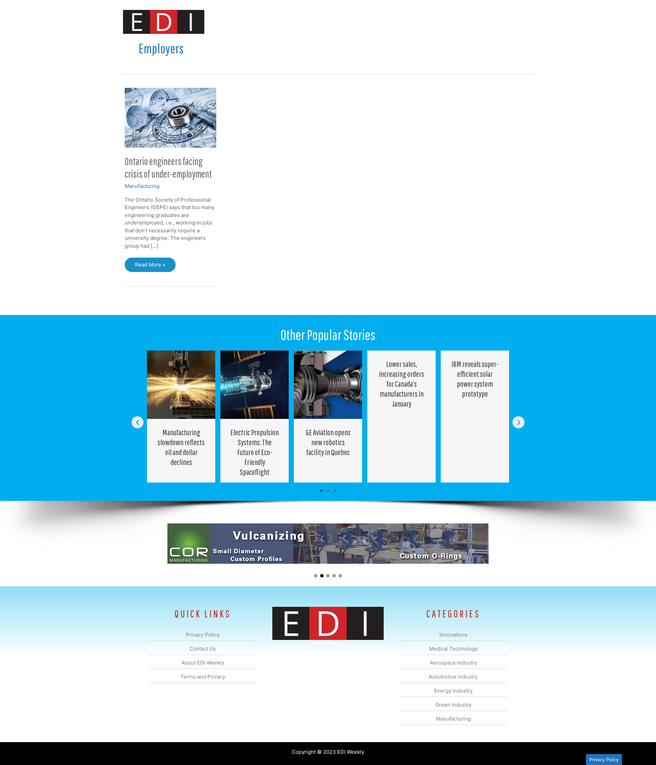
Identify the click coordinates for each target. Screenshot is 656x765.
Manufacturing (436, 21)
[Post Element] (181, 416)
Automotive (345, 21)
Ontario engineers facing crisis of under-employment (168, 167)
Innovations (248, 21)
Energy (377, 21)
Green (403, 21)
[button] (522, 22)
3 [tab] (334, 490)
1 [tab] (321, 490)
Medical (280, 21)
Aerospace (310, 21)
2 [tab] (328, 490)
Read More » (150, 266)
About (470, 21)
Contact (497, 21)
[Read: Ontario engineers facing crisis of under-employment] (170, 117)
